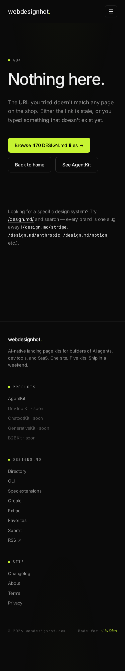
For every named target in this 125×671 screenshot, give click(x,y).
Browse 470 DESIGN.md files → (49, 145)
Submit (15, 530)
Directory (17, 471)
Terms (14, 593)
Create (15, 500)
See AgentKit (76, 164)
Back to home (29, 164)
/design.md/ (21, 219)
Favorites (17, 520)
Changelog (19, 573)
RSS (12, 540)
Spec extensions (25, 491)
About (14, 583)
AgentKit (16, 398)
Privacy (15, 603)
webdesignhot (29, 11)
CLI (11, 481)
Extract (15, 510)
